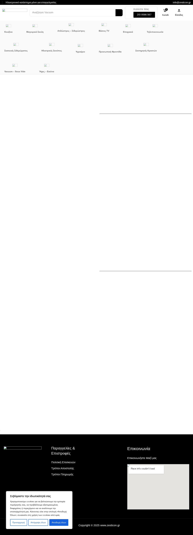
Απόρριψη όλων (38, 522)
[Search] (119, 12)
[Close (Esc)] (0, 430)
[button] (144, 15)
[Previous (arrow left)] (0, 433)
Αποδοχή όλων (59, 522)
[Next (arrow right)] (1, 433)
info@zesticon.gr (182, 2)
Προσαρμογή (18, 522)
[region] (39, 510)
